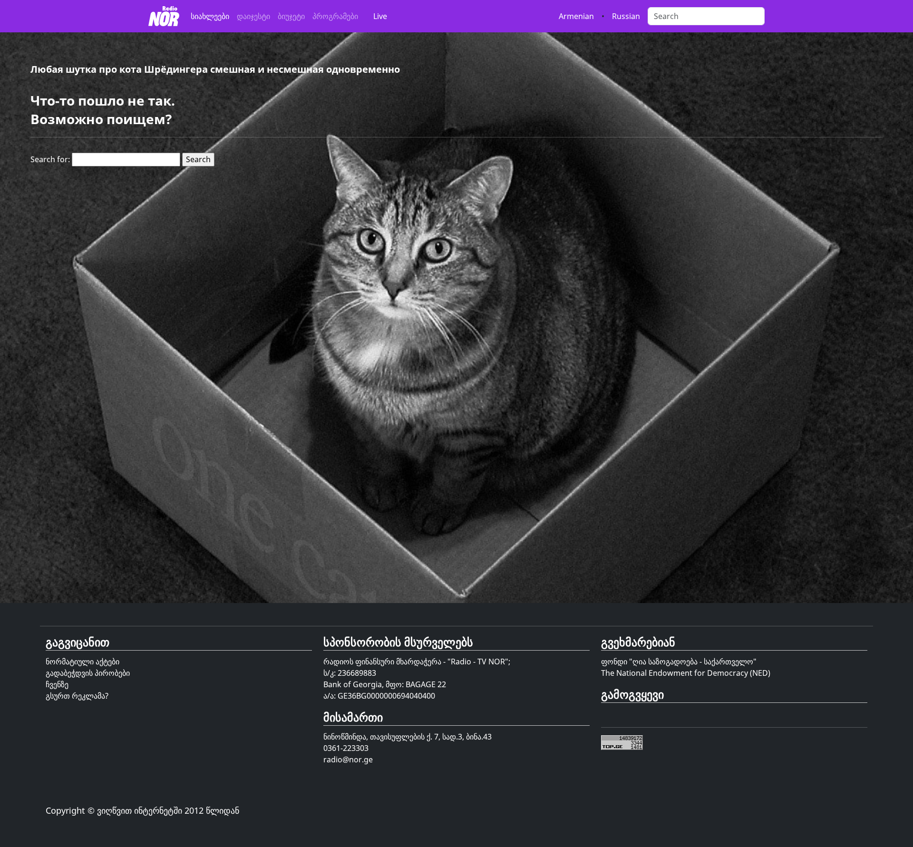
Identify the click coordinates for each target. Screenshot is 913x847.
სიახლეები (210, 16)
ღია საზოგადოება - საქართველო (692, 661)
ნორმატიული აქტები (82, 661)
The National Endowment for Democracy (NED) (685, 673)
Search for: (50, 159)
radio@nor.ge (348, 759)
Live (380, 16)
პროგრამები (335, 16)
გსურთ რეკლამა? (77, 696)
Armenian (576, 16)
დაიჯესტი (253, 16)
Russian (626, 16)
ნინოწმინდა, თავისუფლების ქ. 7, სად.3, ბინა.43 (407, 736)
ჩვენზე (57, 684)
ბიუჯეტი (291, 16)
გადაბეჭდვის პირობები (88, 673)
